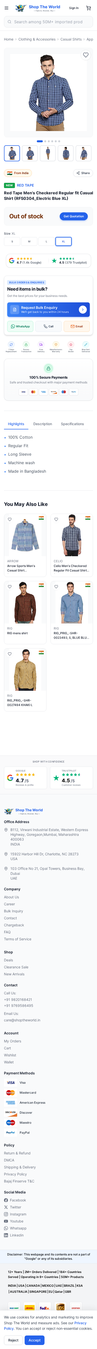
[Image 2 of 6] (45, 141)
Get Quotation (74, 216)
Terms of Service (17, 939)
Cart (7, 1048)
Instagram (18, 1214)
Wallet (9, 1062)
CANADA (33, 1285)
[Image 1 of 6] (40, 141)
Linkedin (17, 1235)
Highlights (16, 424)
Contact (10, 918)
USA (21, 1285)
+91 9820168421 (18, 999)
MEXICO (48, 1285)
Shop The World (44, 6)
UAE (59, 1285)
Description (42, 424)
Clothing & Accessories (36, 39)
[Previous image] (10, 92)
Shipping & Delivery (20, 1167)
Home (8, 39)
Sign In (74, 8)
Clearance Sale (16, 967)
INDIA (12, 1285)
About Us (11, 897)
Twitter (15, 1207)
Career (9, 904)
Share (85, 173)
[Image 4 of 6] (52, 141)
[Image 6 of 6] (59, 141)
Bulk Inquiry (13, 911)
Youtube (16, 1221)
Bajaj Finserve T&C (19, 1181)
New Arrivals (14, 974)
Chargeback (14, 925)
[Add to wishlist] (86, 55)
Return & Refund (17, 1153)
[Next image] (86, 92)
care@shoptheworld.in (22, 1020)
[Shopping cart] (88, 8)
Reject (13, 1340)
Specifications (72, 424)
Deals (8, 960)
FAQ (7, 932)
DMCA (9, 1160)
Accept (35, 1340)
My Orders (12, 1041)
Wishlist (10, 1055)
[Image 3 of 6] (49, 141)
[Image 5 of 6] (56, 141)
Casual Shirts (71, 39)
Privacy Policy (15, 1174)
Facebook (18, 1200)
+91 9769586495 (18, 1005)
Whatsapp (18, 1228)
